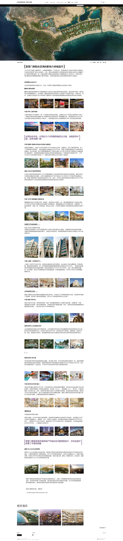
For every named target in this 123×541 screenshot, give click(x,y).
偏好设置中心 (18, 539)
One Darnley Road (101, 539)
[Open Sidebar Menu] (106, 2)
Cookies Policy (73, 5)
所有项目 (102, 527)
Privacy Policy (29, 539)
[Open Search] (101, 2)
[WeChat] (103, 2)
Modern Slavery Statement (35, 539)
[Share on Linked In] (100, 62)
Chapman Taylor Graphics (102, 538)
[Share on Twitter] (102, 62)
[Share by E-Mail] (103, 62)
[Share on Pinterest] (105, 62)
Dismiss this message (80, 5)
